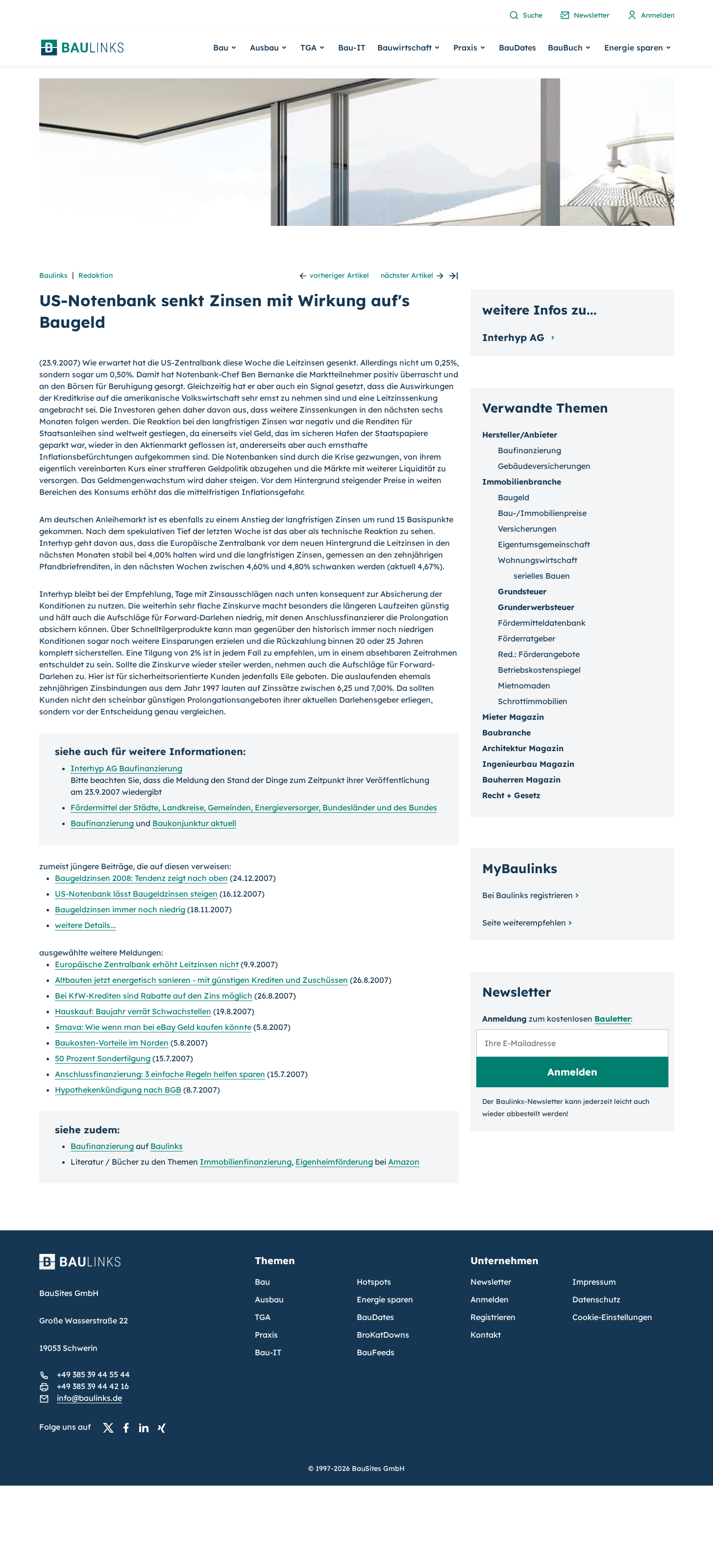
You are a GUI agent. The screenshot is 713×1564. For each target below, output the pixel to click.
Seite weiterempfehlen (524, 923)
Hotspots (374, 1282)
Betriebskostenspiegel (539, 670)
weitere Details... (85, 925)
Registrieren (493, 1317)
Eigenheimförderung (334, 1162)
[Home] (141, 1267)
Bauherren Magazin (521, 779)
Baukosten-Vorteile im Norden (112, 1043)
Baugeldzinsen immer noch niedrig (120, 909)
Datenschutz (596, 1299)
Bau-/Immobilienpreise (542, 513)
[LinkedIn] (146, 1427)
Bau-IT (352, 47)
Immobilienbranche (521, 482)
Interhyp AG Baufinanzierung (126, 768)
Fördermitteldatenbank (542, 623)
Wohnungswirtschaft (537, 560)
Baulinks (53, 275)
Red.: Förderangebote (539, 654)
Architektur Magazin (523, 748)
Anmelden (489, 1299)
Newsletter (490, 1282)
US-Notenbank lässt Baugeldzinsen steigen (136, 894)
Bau (262, 1282)
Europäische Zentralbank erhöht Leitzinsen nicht (147, 964)
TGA (262, 1317)
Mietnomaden (524, 685)
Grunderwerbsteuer (536, 607)
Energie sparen (385, 1299)
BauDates (517, 47)
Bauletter (612, 1019)
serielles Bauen (542, 576)
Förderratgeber (526, 638)
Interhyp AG (514, 337)
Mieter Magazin (513, 717)
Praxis (266, 1335)
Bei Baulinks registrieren (527, 895)
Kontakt (485, 1335)
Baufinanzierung (102, 823)
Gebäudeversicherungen (544, 466)
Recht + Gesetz (511, 795)
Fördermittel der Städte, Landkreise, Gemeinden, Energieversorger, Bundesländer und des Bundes (254, 807)
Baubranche (506, 732)
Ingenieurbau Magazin (528, 764)
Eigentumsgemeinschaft (544, 544)
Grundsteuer (522, 591)
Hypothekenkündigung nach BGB (118, 1090)
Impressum (594, 1282)
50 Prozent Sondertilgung (102, 1058)
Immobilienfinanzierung (246, 1162)
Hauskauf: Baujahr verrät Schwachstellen (133, 1011)
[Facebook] (129, 1427)
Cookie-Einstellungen (612, 1317)
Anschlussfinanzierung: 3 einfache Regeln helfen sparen (160, 1074)
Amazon (403, 1162)
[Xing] (164, 1427)
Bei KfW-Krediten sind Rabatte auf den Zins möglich (153, 996)
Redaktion (95, 275)
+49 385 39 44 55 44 (93, 1374)
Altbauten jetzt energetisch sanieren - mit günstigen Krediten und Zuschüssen (201, 980)
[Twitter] (111, 1427)
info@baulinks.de (89, 1398)
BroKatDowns (383, 1335)
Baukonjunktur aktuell (194, 823)
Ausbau (269, 1299)
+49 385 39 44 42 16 (93, 1386)
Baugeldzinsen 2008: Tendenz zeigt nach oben (141, 878)
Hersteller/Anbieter (519, 435)
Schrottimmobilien (532, 701)
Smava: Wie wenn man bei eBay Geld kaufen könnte (153, 1027)
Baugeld (513, 497)
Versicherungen (527, 529)
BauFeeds (375, 1352)
